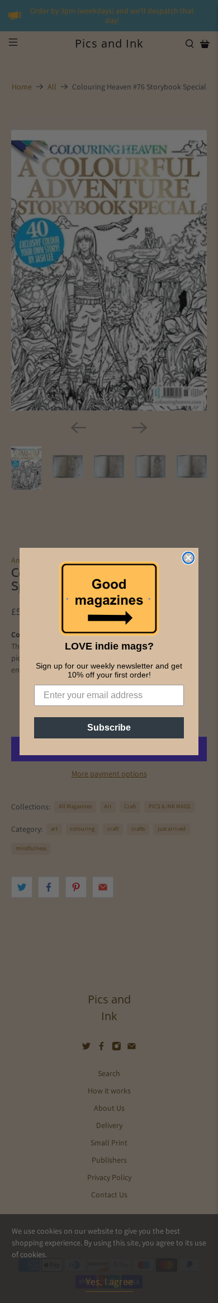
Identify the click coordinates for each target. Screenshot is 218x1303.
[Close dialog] (188, 557)
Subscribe (109, 727)
